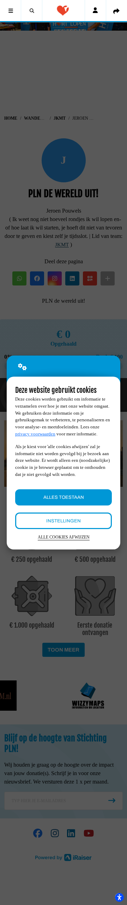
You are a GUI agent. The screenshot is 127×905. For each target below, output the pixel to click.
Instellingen (63, 520)
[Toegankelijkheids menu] (119, 897)
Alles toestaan (63, 497)
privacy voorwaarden (35, 433)
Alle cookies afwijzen (64, 537)
